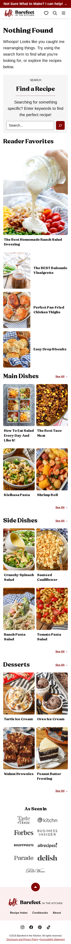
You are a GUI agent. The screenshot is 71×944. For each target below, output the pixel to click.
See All (59, 376)
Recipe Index (19, 912)
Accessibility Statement (52, 939)
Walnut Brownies (19, 774)
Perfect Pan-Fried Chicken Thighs (49, 310)
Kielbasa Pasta (17, 495)
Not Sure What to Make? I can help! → (35, 4)
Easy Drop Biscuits (50, 349)
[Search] (54, 13)
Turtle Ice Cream (18, 719)
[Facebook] (31, 927)
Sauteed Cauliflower (47, 577)
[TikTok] (48, 927)
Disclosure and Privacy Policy (22, 939)
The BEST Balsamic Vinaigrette (50, 270)
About (57, 912)
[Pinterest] (40, 927)
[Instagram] (22, 927)
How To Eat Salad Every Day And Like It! (19, 435)
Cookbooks (40, 912)
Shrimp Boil (47, 495)
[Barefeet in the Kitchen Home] (19, 13)
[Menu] (63, 13)
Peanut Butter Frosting (49, 776)
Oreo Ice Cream (50, 719)
